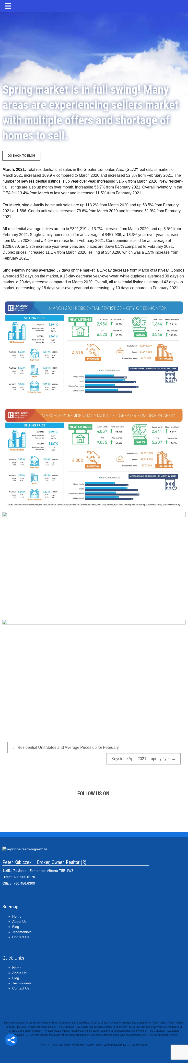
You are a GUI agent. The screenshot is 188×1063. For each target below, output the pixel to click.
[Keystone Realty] (94, 38)
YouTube (138, 812)
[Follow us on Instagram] (94, 812)
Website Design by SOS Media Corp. (126, 1044)
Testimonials (21, 932)
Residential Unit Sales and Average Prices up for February (65, 747)
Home (17, 916)
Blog (15, 927)
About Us (19, 922)
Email (160, 812)
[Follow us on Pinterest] (116, 812)
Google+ (27, 812)
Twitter (72, 812)
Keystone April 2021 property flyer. (143, 759)
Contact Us (20, 937)
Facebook (50, 812)
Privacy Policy (93, 1044)
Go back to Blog (21, 155)
